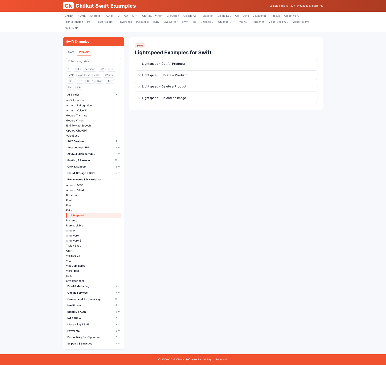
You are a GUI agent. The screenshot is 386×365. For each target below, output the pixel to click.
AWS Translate (75, 100)
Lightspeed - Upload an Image (164, 98)
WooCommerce (75, 265)
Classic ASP (190, 15)
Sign (99, 81)
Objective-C (291, 15)
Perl (89, 21)
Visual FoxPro (301, 21)
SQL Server (170, 21)
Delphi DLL (224, 15)
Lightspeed (77, 215)
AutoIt (110, 15)
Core (71, 51)
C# (126, 15)
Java (246, 15)
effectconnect (75, 280)
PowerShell (125, 21)
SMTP (110, 81)
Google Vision (75, 120)
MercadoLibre (74, 225)
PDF (70, 81)
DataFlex (207, 15)
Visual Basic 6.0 (278, 21)
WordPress (73, 270)
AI (69, 69)
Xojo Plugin (71, 27)
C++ (135, 15)
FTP (102, 69)
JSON (97, 75)
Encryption (89, 69)
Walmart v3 (73, 255)
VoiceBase (72, 135)
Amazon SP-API (75, 190)
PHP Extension (74, 21)
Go (237, 15)
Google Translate (76, 115)
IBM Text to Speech (78, 125)
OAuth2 (109, 75)
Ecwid (70, 200)
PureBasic (142, 21)
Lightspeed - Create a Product (164, 75)
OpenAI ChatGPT (76, 130)
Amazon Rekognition (79, 105)
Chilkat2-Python (152, 15)
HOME (82, 15)
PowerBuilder (104, 21)
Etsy (69, 205)
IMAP (71, 75)
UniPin (70, 250)
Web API (84, 51)
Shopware (72, 235)
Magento (71, 220)
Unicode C (207, 21)
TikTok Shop (73, 245)
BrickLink (71, 195)
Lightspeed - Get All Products (164, 64)
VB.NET (244, 21)
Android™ (96, 15)
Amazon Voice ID (76, 110)
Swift (185, 21)
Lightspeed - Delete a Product (164, 86)
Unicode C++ (226, 21)
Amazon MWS (74, 185)
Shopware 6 (73, 240)
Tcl (194, 21)
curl (77, 69)
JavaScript (259, 15)
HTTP (111, 69)
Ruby (156, 21)
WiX (68, 260)
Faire (69, 210)
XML (70, 87)
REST (80, 81)
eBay (69, 275)
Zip (79, 87)
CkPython (173, 15)
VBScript (258, 21)
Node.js (275, 15)
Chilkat (69, 15)
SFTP (90, 81)
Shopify (71, 230)
